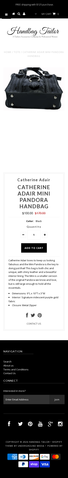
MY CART (50, 14)
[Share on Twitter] (33, 316)
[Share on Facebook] (27, 316)
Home (7, 52)
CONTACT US (34, 323)
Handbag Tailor (39, 441)
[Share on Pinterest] (40, 316)
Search (7, 361)
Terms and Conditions (16, 369)
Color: (30, 221)
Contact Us (9, 373)
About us (8, 365)
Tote (17, 52)
